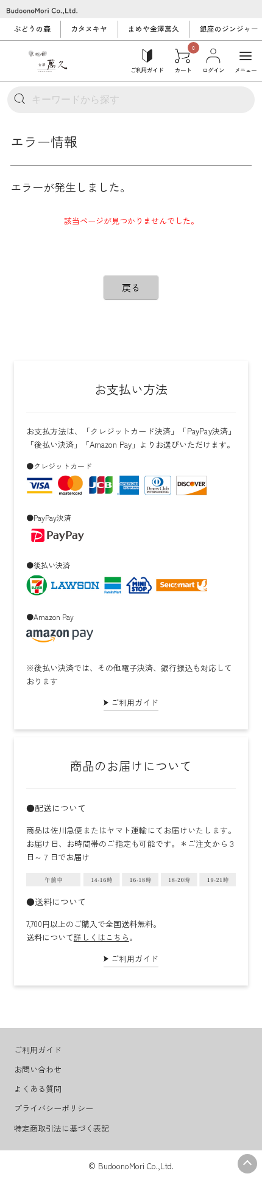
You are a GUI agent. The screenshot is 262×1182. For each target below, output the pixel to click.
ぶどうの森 (32, 28)
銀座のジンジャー (229, 28)
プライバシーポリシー (53, 1108)
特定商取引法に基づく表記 (61, 1128)
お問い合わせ (38, 1069)
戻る (131, 287)
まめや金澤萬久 (153, 28)
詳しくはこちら (101, 937)
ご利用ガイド (134, 702)
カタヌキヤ (89, 28)
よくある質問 (38, 1088)
